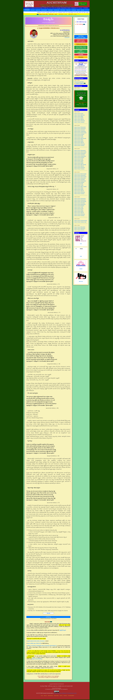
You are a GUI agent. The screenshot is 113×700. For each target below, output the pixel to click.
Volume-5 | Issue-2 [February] (79, 167)
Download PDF (67, 38)
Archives (61, 695)
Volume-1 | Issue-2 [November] (79, 228)
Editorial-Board (50, 695)
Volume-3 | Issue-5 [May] (78, 209)
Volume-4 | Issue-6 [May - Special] (80, 186)
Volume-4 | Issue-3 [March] (79, 190)
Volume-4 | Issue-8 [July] (78, 183)
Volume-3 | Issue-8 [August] (79, 205)
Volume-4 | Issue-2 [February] (79, 192)
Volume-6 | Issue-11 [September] (80, 131)
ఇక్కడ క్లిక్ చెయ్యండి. (63, 630)
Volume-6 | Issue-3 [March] (79, 142)
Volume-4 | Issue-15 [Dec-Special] (80, 173)
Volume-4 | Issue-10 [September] (80, 180)
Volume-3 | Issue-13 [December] (80, 198)
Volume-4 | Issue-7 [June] (78, 185)
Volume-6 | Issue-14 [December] (80, 127)
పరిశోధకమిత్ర (74, 10)
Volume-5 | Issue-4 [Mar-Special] (80, 164)
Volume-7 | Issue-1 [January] (79, 122)
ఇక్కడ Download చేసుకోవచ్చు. (37, 659)
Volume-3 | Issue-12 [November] (80, 200)
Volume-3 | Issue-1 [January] (79, 215)
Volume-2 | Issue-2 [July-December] (80, 220)
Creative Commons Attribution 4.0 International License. (65, 693)
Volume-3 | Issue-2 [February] (79, 214)
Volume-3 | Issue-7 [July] (78, 207)
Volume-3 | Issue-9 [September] (80, 204)
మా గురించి (32, 10)
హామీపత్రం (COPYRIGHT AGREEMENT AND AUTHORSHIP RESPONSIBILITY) (42, 646)
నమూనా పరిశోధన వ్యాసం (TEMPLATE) (34, 643)
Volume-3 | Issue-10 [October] (79, 202)
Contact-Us (65, 695)
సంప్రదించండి (68, 10)
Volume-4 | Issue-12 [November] (80, 178)
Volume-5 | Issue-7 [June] (78, 160)
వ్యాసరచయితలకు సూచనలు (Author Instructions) (36, 641)
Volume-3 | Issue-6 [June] (78, 208)
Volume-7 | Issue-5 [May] (78, 116)
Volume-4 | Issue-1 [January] (79, 193)
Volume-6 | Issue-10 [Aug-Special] (80, 132)
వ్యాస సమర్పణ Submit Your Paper (80, 37)
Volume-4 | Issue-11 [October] (79, 179)
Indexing (82, 10)
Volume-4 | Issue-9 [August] (79, 182)
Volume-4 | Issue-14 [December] (80, 175)
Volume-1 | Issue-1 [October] (79, 229)
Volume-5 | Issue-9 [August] (79, 157)
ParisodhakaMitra (71, 695)
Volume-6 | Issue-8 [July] (78, 135)
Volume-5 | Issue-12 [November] (80, 153)
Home (42, 695)
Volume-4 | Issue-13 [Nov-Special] (80, 176)
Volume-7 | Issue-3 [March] (79, 119)
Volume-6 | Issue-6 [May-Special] (80, 138)
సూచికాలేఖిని (81, 55)
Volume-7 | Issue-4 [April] (78, 117)
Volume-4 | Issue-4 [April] (78, 189)
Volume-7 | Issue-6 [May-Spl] (79, 115)
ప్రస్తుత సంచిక (38, 10)
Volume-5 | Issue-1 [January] (79, 168)
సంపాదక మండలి (56, 10)
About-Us (45, 695)
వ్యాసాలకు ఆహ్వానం (44, 10)
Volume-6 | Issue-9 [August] (79, 134)
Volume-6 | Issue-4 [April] (78, 141)
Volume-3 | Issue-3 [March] (79, 212)
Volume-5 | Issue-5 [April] (78, 163)
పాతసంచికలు (80, 57)
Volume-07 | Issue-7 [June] (79, 89)
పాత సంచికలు (63, 10)
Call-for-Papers (56, 695)
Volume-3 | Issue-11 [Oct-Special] (80, 201)
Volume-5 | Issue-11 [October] (79, 154)
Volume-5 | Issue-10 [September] (80, 156)
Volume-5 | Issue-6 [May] (78, 161)
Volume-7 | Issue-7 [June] (78, 113)
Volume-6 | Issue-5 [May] (78, 139)
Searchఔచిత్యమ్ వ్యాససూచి (81, 51)
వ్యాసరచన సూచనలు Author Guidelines (81, 41)
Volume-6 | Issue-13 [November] (80, 128)
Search (78, 10)
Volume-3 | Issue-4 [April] (78, 211)
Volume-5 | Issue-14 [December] (80, 150)
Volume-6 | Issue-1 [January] (79, 145)
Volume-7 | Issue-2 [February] (79, 120)
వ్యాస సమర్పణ (50, 10)
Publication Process (80, 44)
